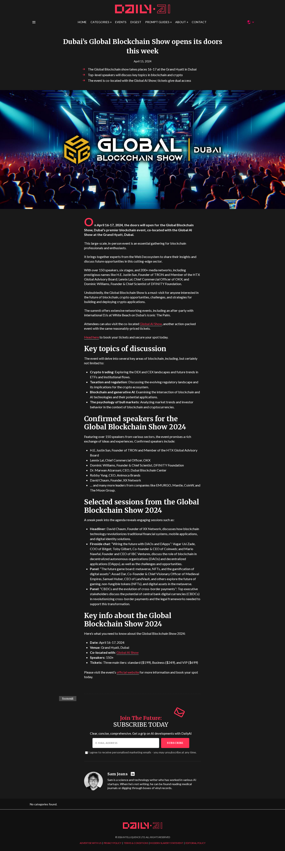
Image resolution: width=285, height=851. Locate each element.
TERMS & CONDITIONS (136, 843)
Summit (67, 698)
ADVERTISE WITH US (90, 843)
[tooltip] (133, 774)
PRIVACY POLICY (112, 843)
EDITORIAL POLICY (195, 843)
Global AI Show (151, 324)
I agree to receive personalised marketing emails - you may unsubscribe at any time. (142, 752)
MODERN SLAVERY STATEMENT (166, 843)
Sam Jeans (117, 774)
